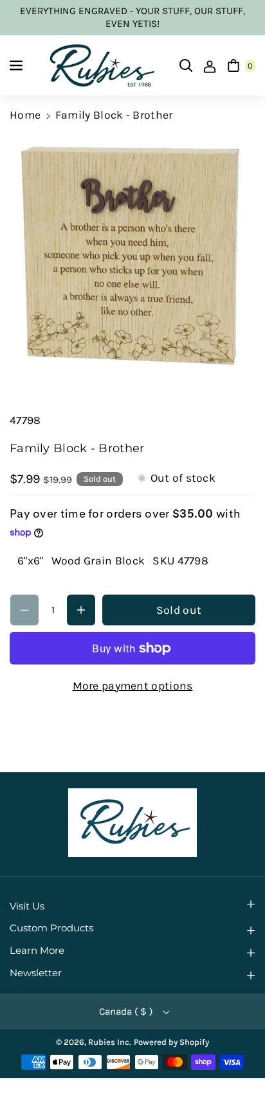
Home (25, 114)
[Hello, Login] (210, 65)
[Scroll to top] (236, 1067)
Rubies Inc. (109, 1042)
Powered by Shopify (171, 1042)
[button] (17, 65)
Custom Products (51, 928)
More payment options (133, 685)
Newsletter (36, 973)
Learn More (37, 950)
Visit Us (27, 906)
